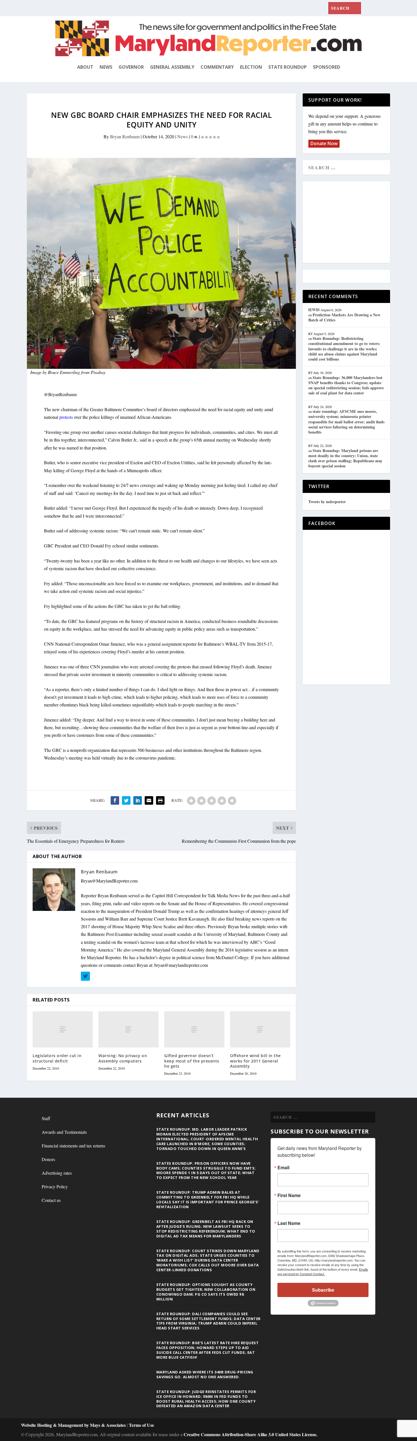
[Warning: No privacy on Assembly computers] (128, 1029)
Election (251, 67)
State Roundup (287, 67)
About (85, 67)
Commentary (217, 67)
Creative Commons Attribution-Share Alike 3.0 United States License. (250, 1434)
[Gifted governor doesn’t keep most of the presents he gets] (194, 1029)
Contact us (51, 1200)
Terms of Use (141, 1425)
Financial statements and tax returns (73, 1146)
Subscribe (323, 1290)
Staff (46, 1118)
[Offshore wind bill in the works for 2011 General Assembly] (260, 1029)
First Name (289, 1195)
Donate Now (324, 143)
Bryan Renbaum (125, 136)
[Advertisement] (349, 222)
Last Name (288, 1223)
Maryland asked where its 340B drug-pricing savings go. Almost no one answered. (204, 1374)
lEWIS (314, 310)
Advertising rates (57, 1173)
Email (283, 1167)
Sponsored (326, 67)
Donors (48, 1159)
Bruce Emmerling (64, 372)
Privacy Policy (55, 1186)
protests (66, 417)
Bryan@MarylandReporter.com (109, 881)
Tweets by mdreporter (327, 502)
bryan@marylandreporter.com (181, 965)
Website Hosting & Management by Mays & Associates (74, 1425)
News (106, 67)
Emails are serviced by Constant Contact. (322, 1271)
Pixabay (98, 372)
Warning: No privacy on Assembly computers (122, 1058)
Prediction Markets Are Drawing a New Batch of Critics (344, 317)
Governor (131, 67)
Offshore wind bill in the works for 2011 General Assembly (255, 1060)
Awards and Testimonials (64, 1132)
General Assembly (172, 67)
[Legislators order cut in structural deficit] (63, 1029)
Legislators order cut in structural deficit (57, 1058)
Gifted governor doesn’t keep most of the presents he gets (191, 1060)
